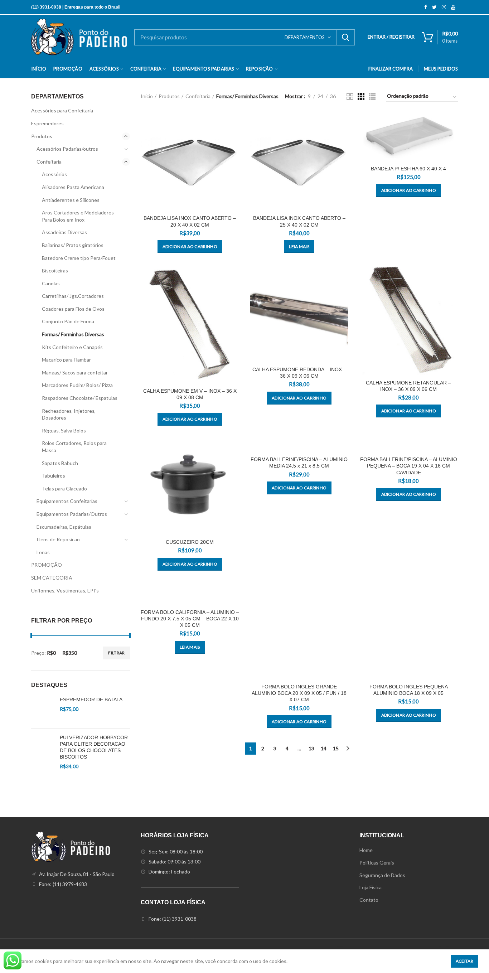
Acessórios (54, 174)
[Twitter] (434, 7)
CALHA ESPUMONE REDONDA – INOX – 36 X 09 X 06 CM (299, 373)
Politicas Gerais (376, 863)
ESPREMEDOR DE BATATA (91, 699)
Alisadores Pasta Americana (73, 187)
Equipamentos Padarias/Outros (72, 514)
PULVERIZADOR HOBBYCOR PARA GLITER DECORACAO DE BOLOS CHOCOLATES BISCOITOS (94, 747)
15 (336, 748)
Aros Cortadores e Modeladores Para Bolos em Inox (78, 216)
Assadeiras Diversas (64, 232)
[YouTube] (453, 7)
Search (345, 37)
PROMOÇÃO (46, 565)
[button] (190, 246)
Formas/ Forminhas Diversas (73, 334)
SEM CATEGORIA (51, 578)
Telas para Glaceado (64, 488)
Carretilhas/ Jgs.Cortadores (73, 296)
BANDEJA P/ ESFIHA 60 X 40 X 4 (408, 168)
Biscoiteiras (55, 270)
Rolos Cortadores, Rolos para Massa (74, 446)
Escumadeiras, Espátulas (64, 527)
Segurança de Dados (382, 875)
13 (311, 748)
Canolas (51, 283)
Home (366, 850)
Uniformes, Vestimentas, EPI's (65, 590)
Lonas (43, 552)
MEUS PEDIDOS (441, 69)
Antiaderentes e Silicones (71, 200)
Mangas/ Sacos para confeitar (75, 372)
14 (323, 748)
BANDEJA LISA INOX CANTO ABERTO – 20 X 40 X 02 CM (190, 221)
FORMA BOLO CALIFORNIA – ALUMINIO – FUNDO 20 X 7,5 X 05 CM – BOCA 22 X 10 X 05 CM (190, 618)
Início (147, 96)
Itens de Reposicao (58, 539)
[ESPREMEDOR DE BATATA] (42, 709)
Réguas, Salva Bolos (64, 430)
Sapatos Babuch (60, 463)
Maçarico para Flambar (66, 360)
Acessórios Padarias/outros (67, 149)
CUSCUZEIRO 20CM (190, 542)
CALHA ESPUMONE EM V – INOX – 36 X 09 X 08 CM (190, 394)
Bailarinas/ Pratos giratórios (72, 245)
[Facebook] (426, 7)
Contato (368, 900)
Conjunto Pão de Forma (68, 321)
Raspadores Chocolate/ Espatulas (79, 398)
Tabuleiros (53, 476)
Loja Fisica (370, 887)
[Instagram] (444, 7)
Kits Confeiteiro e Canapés (72, 347)
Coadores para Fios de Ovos (73, 309)
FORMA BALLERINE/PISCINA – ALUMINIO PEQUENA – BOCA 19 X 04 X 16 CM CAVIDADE (408, 465)
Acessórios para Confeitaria (62, 110)
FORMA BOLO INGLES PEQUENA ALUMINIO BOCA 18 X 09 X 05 (408, 690)
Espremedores (47, 123)
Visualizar (234, 124)
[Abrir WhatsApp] (471, 955)
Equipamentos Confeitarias (67, 501)
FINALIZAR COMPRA (390, 69)
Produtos (169, 96)
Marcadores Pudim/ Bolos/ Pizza (77, 385)
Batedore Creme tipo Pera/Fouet (79, 258)
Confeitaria (197, 96)
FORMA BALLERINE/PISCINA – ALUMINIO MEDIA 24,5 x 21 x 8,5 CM (299, 462)
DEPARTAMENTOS (305, 37)
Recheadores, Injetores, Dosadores (69, 414)
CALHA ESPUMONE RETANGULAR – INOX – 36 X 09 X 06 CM (408, 386)
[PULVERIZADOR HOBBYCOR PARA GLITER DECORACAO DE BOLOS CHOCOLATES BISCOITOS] (42, 768)
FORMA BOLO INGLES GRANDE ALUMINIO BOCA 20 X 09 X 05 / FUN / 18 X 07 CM (299, 693)
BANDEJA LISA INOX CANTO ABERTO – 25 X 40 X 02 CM (299, 221)
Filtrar (116, 652)
